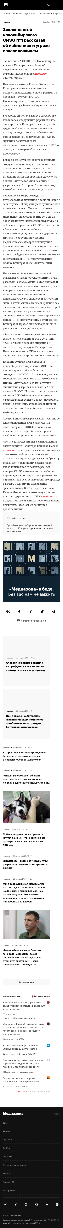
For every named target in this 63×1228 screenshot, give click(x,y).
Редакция (7, 1139)
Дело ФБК (30, 13)
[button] (56, 5)
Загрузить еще (26, 982)
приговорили (12, 450)
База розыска (10, 1190)
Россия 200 (9, 1181)
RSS (7, 1148)
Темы (5, 1122)
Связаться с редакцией (33, 620)
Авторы (6, 1131)
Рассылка (7, 1156)
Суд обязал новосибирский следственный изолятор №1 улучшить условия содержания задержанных (30, 528)
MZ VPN (7, 1173)
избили (48, 496)
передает (41, 74)
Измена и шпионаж (12, 13)
